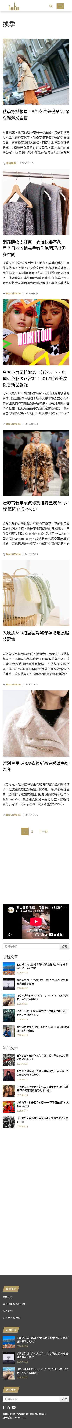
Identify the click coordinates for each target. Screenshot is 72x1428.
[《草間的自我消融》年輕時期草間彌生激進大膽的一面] (9, 1122)
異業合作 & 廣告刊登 (14, 1303)
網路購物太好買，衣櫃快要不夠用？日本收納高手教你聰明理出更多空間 (34, 248)
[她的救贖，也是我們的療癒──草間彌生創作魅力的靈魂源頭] (9, 1106)
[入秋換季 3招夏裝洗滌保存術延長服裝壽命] (36, 593)
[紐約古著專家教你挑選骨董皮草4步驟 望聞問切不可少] (36, 462)
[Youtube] (9, 1407)
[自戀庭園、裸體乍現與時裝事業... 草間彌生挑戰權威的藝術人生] (9, 1059)
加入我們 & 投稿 (11, 1317)
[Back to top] (60, 1416)
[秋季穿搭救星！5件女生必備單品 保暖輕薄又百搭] (36, 71)
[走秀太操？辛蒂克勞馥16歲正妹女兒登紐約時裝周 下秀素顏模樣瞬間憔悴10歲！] (9, 1090)
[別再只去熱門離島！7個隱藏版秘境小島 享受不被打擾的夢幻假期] (9, 968)
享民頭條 (11, 163)
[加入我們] (14, 1407)
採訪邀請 (7, 1310)
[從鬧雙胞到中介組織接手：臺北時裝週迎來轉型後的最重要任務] (9, 984)
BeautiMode (13, 293)
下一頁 (43, 831)
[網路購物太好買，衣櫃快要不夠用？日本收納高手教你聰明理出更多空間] (36, 202)
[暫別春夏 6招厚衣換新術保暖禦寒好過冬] (36, 723)
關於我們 (7, 1297)
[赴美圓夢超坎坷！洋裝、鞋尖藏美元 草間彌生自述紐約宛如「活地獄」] (9, 1075)
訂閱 (64, 946)
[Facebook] (5, 1407)
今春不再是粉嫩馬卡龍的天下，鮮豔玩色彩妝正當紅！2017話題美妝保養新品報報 (35, 378)
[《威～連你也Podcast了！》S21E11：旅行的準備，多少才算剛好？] (9, 999)
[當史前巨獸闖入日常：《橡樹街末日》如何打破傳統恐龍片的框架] (9, 1030)
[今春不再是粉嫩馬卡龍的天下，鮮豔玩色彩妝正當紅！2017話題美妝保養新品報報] (36, 332)
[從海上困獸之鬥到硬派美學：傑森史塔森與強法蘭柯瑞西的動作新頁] (9, 1015)
